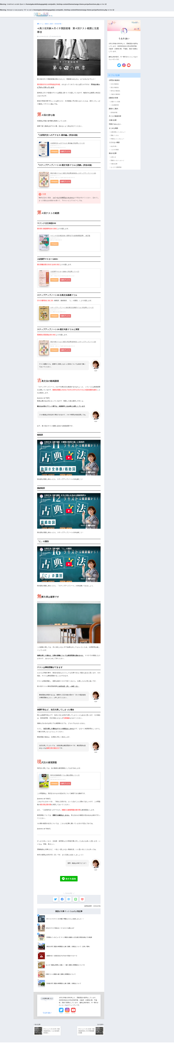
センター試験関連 (116, 167)
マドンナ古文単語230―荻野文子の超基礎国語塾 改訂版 (70, 236)
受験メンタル (115, 135)
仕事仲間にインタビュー (118, 132)
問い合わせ (136, 14)
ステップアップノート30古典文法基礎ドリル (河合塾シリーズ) (72, 307)
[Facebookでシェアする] (62, 899)
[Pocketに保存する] (82, 899)
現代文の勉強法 (115, 91)
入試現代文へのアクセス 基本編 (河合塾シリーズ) (67, 143)
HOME (88, 1046)
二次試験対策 (115, 105)
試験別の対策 (113, 98)
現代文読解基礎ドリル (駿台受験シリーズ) (65, 775)
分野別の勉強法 (114, 80)
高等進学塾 (97, 906)
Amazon (55, 151)
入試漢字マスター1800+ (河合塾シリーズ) (64, 271)
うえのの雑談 (115, 149)
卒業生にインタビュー (117, 139)
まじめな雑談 (113, 128)
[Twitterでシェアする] (55, 899)
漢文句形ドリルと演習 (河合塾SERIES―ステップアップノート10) (73, 173)
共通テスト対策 (115, 101)
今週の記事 (113, 120)
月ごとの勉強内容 (115, 116)
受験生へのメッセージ (117, 160)
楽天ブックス (65, 151)
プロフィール (124, 14)
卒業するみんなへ (115, 124)
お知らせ (113, 157)
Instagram (67, 1013)
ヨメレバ (58, 145)
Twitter (61, 1013)
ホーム (116, 14)
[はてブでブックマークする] (68, 899)
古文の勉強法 (115, 84)
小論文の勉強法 (115, 94)
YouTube (73, 1013)
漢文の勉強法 (115, 87)
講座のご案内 (113, 109)
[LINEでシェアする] (75, 899)
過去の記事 (113, 153)
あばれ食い (114, 146)
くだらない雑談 (114, 142)
